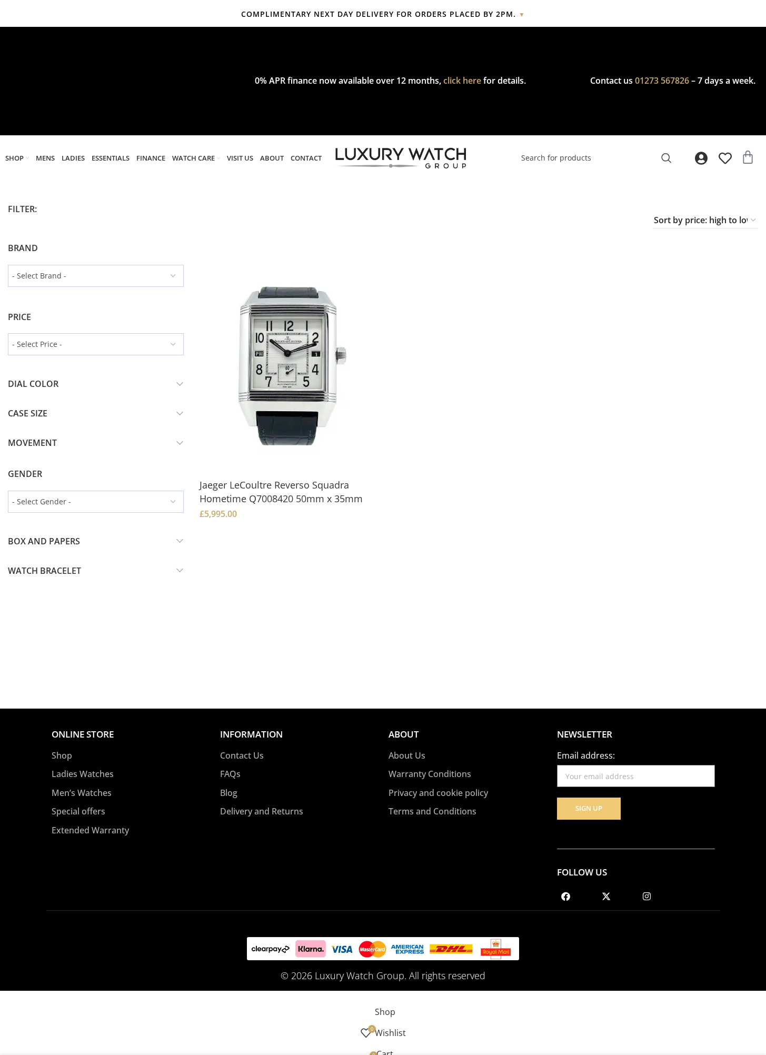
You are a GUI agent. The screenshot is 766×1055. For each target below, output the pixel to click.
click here (462, 80)
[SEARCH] (666, 158)
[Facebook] (566, 896)
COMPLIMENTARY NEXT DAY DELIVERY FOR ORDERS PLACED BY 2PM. (383, 14)
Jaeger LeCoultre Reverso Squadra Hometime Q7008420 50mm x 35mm (281, 491)
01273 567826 (662, 80)
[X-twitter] (606, 896)
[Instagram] (647, 896)
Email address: (586, 755)
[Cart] (747, 157)
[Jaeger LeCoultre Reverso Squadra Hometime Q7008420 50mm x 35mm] (287, 364)
